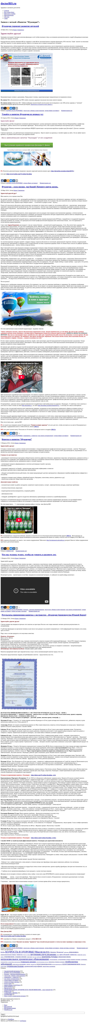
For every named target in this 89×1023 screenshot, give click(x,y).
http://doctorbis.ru (27, 405)
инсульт (34, 956)
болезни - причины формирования (33, 609)
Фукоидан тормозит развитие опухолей (20, 26)
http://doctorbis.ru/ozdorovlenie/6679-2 (62, 171)
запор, (2, 956)
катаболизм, (39, 956)
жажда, (84, 954)
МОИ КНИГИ (8, 986)
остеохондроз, (4, 962)
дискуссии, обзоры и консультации (33, 110)
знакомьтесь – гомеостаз (11, 977)
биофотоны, (20, 954)
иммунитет (30, 956)
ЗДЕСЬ (53, 429)
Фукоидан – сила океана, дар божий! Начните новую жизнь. (30, 187)
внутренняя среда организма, (43, 954)
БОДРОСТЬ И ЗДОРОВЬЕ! (14, 110)
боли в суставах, (26, 954)
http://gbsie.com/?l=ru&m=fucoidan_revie (43, 775)
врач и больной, (65, 954)
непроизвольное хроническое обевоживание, (25, 959)
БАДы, (3, 952)
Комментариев (10, 1008)
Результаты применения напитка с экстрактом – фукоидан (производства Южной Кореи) (44, 615)
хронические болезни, (15, 966)
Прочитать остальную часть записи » (42, 104)
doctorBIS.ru (8, 3)
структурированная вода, (71, 964)
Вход (5, 1005)
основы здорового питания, (73, 959)
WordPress (11, 1019)
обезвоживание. (54, 959)
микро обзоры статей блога (12, 985)
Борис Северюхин (18, 30)
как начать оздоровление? (45, 435)
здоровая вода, (9, 957)
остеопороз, (84, 959)
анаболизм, (66, 952)
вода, (58, 954)
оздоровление (62, 959)
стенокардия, (33, 964)
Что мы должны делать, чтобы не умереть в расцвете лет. (29, 554)
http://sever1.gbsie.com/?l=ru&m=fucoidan (19, 174)
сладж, (28, 964)
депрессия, (80, 954)
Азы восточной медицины (12, 971)
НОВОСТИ (9, 551)
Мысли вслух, (42, 951)
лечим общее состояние (52, 110)
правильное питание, (28, 962)
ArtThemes (23, 1021)
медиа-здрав (7, 983)
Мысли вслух (8, 988)
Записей (8, 1006)
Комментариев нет (66, 110)
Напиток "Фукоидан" (57, 952)
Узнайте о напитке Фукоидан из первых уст (22, 114)
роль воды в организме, (19, 964)
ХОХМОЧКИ (8, 994)
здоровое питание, (21, 957)
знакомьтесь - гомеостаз (30, 435)
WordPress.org (8, 1009)
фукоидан (83, 964)
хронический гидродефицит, (33, 966)
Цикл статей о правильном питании (15, 996)
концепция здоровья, (50, 957)
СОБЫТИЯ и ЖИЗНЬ (10, 993)
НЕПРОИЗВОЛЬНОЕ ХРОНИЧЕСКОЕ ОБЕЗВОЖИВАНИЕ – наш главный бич (28, 989)
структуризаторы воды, (57, 964)
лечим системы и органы (18, 611)
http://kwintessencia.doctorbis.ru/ (56, 540)
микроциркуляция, (64, 957)
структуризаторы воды (44, 964)
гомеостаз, (73, 954)
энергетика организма (49, 966)
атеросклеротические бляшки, (8, 954)
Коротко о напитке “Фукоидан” (17, 439)
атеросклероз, (74, 952)
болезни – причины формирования (14, 974)
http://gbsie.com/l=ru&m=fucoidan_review (43, 838)
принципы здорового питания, (57, 962)
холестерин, (4, 966)
